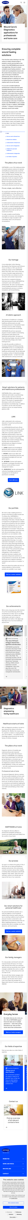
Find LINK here (13, 480)
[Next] (25, 852)
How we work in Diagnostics (13, 145)
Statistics (11, 1214)
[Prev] (1, 852)
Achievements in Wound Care (13, 142)
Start (8, 133)
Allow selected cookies (13, 1202)
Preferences (18, 1212)
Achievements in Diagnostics (13, 153)
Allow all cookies (13, 1207)
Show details (13, 1217)
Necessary (9, 1212)
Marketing (19, 1214)
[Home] (5, 2)
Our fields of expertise (12, 156)
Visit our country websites (13, 574)
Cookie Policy (14, 1198)
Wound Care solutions (12, 139)
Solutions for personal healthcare (12, 149)
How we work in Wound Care (13, 136)
